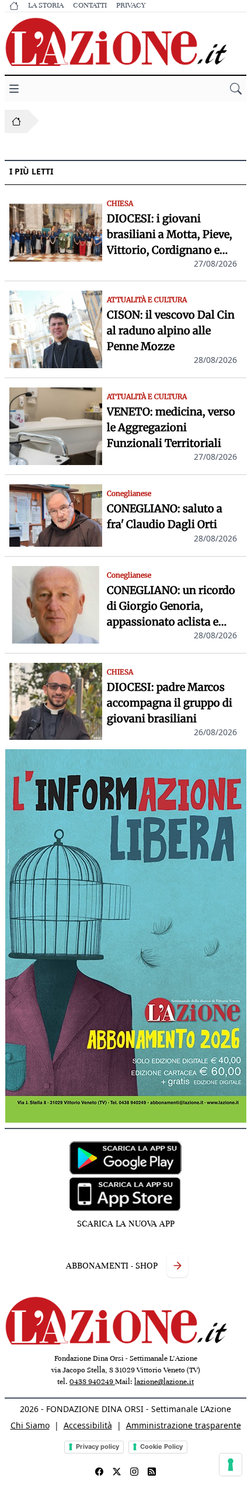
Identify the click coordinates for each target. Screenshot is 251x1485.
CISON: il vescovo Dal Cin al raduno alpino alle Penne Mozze (171, 330)
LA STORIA (46, 5)
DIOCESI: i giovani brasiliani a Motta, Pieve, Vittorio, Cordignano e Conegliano (169, 235)
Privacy (130, 5)
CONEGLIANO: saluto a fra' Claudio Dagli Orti (164, 516)
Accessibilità (88, 1425)
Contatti (90, 5)
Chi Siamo (30, 1425)
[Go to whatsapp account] (152, 1471)
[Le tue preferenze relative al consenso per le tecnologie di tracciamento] (230, 1464)
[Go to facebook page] (99, 1471)
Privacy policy (97, 1446)
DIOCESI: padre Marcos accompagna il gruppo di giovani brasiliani (169, 702)
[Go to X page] (117, 1471)
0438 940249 (92, 1381)
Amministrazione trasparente (183, 1425)
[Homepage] (16, 121)
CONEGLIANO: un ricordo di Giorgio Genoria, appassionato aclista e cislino (171, 606)
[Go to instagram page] (134, 1471)
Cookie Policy (161, 1446)
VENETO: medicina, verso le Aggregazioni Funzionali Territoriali (171, 427)
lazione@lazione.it (164, 1381)
